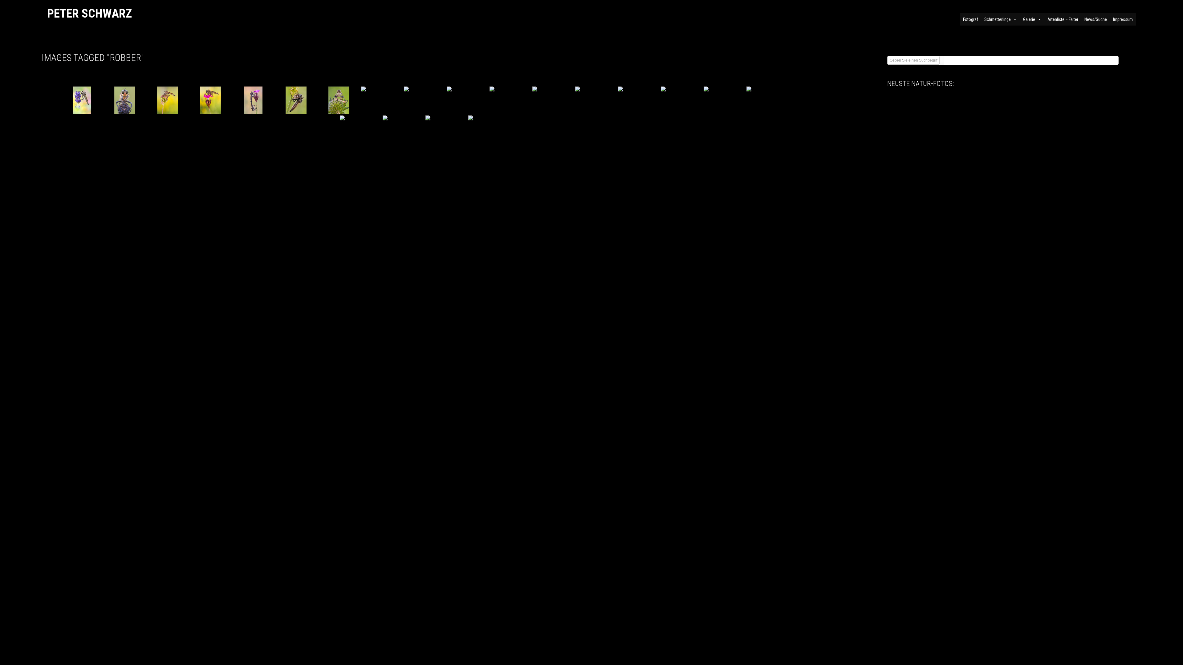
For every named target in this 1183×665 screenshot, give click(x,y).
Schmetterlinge (997, 19)
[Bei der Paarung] (724, 100)
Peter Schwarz (89, 13)
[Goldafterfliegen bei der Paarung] (253, 100)
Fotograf (970, 19)
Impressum (1123, 19)
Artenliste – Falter (1062, 19)
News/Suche (1095, 19)
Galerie (1029, 19)
